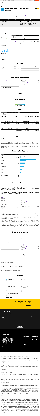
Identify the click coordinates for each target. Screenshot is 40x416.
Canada (30, 0)
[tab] (5, 38)
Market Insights (21, 316)
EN (33, 0)
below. (23, 242)
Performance (9, 19)
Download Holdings (4, 138)
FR (34, 0)
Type (2, 157)
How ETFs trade (12, 317)
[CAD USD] (4, 12)
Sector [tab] (2, 154)
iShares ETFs (3, 317)
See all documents (9, 297)
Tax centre (29, 317)
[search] (37, 3)
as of (11, 37)
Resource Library (30, 316)
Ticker (2, 116)
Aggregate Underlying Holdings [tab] (16, 112)
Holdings (20, 19)
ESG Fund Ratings (29, 402)
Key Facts (15, 19)
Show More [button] (18, 176)
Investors (26, 0)
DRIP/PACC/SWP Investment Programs (6, 87)
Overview (3, 19)
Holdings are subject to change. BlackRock (20, 144)
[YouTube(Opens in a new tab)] (2, 346)
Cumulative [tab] (18, 35)
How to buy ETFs (12, 316)
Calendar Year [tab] (23, 35)
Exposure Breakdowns (28, 19)
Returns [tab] (12, 33)
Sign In (37, 0)
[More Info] (25, 15)
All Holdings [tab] (9, 112)
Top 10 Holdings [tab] (4, 112)
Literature (36, 19)
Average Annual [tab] (13, 35)
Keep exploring (20, 326)
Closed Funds (3, 318)
